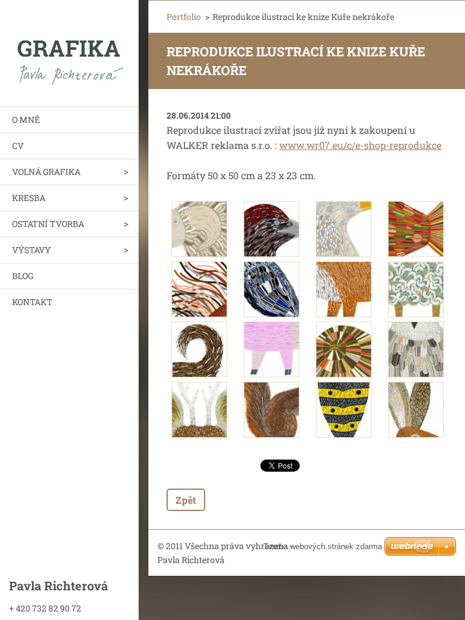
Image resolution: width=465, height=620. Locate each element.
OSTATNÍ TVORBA (48, 223)
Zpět (186, 499)
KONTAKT (32, 302)
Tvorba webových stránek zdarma (322, 546)
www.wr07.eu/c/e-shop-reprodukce (360, 145)
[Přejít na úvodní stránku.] (69, 45)
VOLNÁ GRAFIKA (46, 171)
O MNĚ (26, 119)
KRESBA (28, 197)
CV (18, 145)
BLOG (22, 276)
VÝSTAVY (31, 250)
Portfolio (184, 16)
